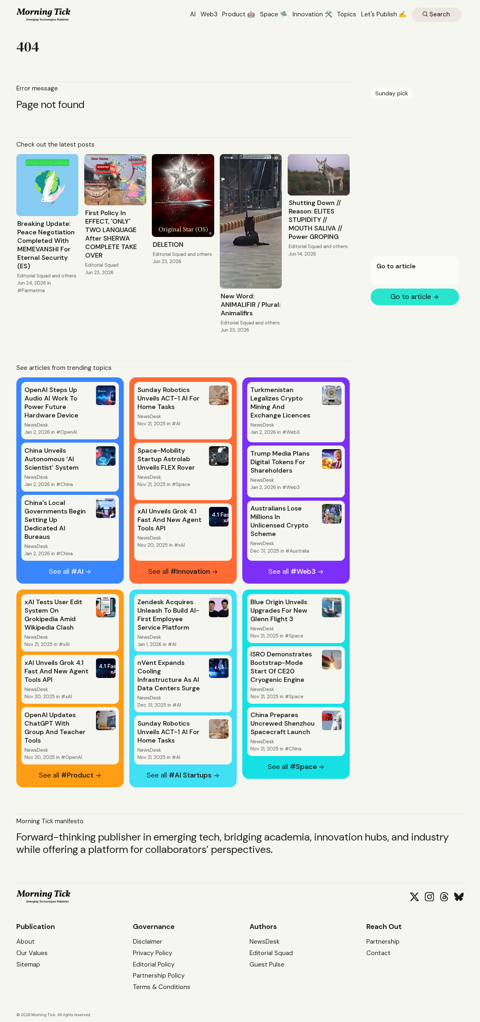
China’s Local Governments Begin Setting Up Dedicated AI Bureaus (55, 519)
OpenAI (68, 432)
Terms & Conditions (161, 987)
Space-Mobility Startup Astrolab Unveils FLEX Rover (166, 459)
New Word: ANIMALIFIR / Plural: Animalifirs (250, 304)
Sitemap (28, 964)
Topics (346, 14)
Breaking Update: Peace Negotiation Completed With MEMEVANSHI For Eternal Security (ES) (46, 244)
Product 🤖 (238, 14)
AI (193, 14)
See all (66, 571)
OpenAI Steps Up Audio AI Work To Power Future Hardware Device (51, 402)
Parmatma (33, 290)
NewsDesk (36, 425)
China (66, 484)
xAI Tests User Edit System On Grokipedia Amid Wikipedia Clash (53, 615)
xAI (181, 545)
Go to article (395, 266)
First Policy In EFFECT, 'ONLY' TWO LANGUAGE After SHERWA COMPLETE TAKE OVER (111, 234)
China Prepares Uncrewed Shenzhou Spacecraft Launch (282, 723)
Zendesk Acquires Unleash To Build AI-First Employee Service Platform (168, 615)
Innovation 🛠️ (312, 14)
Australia (299, 551)
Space (183, 484)
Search (439, 14)
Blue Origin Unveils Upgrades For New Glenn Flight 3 (278, 610)
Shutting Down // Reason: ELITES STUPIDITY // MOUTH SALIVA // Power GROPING (315, 219)
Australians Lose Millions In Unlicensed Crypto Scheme (279, 521)
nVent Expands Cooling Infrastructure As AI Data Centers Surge (168, 675)
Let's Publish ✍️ (384, 14)
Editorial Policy (154, 964)
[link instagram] (429, 897)
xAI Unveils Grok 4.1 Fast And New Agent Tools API (169, 519)
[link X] (414, 897)
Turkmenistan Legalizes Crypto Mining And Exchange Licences (280, 402)
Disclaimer (147, 941)
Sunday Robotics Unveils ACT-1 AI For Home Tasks (168, 398)
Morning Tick (43, 1014)
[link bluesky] (459, 897)
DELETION (168, 244)
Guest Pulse (266, 964)
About (25, 941)
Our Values (32, 953)
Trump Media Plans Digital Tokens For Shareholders (280, 462)
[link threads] (444, 897)
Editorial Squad (34, 276)
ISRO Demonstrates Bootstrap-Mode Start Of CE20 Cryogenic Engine (281, 667)
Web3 (208, 14)
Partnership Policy (159, 975)
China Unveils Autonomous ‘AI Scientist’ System (51, 459)
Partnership (383, 941)
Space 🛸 (274, 14)
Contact (378, 953)
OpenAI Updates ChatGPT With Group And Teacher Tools (55, 728)
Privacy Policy (152, 953)
